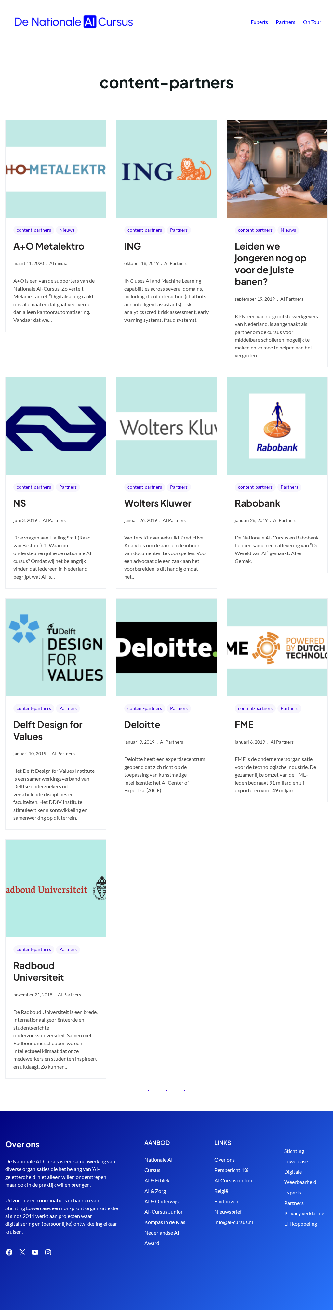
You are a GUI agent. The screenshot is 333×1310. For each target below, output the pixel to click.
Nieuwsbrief (228, 1211)
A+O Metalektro (48, 246)
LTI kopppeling (300, 1224)
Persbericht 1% (231, 1170)
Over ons (224, 1159)
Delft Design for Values (47, 730)
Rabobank (257, 503)
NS (19, 503)
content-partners (34, 230)
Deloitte (142, 724)
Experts (292, 1192)
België (221, 1191)
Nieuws (66, 230)
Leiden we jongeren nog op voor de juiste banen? (271, 263)
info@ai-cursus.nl (233, 1222)
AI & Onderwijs (161, 1201)
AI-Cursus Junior (163, 1211)
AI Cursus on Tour (234, 1180)
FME (244, 724)
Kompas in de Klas (164, 1222)
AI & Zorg (155, 1191)
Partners (179, 230)
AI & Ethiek (156, 1180)
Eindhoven (226, 1201)
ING (132, 246)
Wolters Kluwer (157, 503)
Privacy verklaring (304, 1213)
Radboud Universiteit (38, 971)
